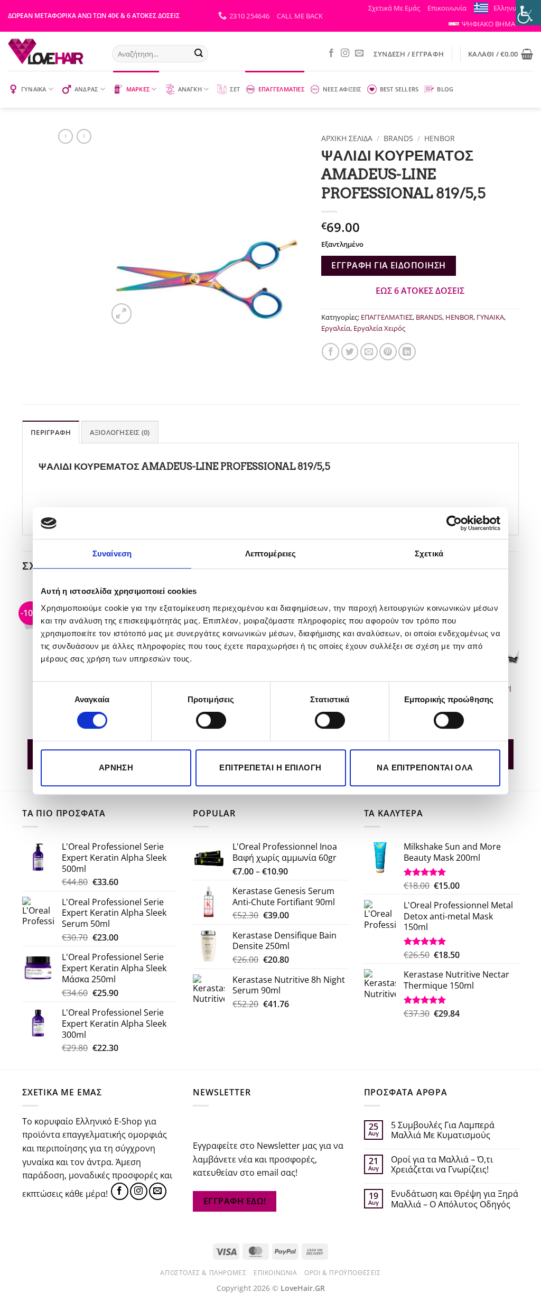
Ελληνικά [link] (508, 8)
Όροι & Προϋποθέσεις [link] (342, 1272)
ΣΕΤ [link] (235, 89)
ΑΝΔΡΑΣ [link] (86, 89)
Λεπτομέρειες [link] (270, 553)
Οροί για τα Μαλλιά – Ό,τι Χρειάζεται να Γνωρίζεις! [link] (442, 1165)
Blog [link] (445, 89)
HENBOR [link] (439, 138)
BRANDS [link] (398, 138)
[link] (454, 523)
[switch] (211, 720)
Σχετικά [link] (429, 553)
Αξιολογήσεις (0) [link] (120, 432)
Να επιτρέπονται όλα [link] (425, 767)
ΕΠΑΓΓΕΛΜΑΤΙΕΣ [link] (281, 89)
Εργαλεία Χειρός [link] (379, 328)
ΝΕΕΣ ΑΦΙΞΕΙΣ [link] (342, 89)
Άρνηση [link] (116, 767)
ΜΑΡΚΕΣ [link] (138, 89)
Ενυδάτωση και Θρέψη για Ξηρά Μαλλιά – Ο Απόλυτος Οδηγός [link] (454, 1199)
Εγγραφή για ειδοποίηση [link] (388, 265)
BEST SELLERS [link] (399, 89)
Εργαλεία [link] (335, 328)
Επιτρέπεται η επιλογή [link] (270, 767)
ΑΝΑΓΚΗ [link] (190, 89)
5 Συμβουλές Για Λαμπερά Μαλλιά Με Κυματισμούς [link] (443, 1130)
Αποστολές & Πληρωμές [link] (203, 1272)
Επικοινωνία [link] (447, 8)
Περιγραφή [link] (51, 432)
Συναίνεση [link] (112, 553)
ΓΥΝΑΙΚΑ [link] (33, 89)
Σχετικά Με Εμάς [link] (394, 8)
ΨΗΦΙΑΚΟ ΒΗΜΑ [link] (488, 24)
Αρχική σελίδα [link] (346, 138)
